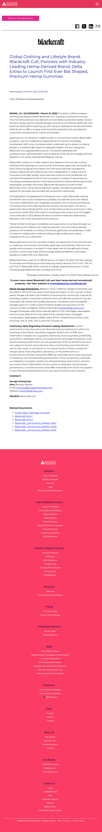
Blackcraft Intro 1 (23, 416)
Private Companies (50, 479)
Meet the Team (50, 741)
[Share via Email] (98, 26)
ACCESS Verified (50, 536)
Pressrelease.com (50, 772)
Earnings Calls (50, 564)
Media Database (50, 514)
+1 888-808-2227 (50, 792)
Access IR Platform (50, 553)
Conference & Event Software (50, 595)
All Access (50, 591)
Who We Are (50, 737)
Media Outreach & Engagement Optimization (50, 655)
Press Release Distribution (50, 510)
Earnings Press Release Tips (50, 670)
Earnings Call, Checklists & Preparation (50, 666)
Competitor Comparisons (50, 658)
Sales (50, 795)
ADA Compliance (50, 560)
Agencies (50, 483)
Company (50, 721)
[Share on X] (84, 26)
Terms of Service (63, 821)
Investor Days (50, 571)
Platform (50, 717)
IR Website (50, 556)
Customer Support (50, 799)
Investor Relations (50, 744)
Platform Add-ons (50, 635)
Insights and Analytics (50, 533)
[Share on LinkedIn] (91, 26)
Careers (50, 748)
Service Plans (50, 631)
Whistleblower (50, 575)
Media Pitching (50, 518)
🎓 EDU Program (50, 697)
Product (50, 713)
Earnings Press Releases (50, 568)
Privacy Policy (78, 821)
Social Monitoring (50, 529)
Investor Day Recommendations (50, 673)
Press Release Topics (50, 651)
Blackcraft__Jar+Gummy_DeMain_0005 (36, 426)
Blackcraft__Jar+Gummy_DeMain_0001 (35, 423)
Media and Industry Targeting (50, 525)
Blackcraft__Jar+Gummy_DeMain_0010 (35, 430)
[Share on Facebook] (77, 26)
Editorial (50, 803)
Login (50, 788)
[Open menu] (97, 4)
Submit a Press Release (50, 615)
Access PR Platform (50, 507)
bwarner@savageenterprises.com (34, 387)
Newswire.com (50, 768)
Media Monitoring (50, 522)
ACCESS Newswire (50, 764)
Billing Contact (50, 807)
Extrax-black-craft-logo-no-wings (32, 412)
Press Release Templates (50, 690)
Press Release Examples (50, 693)
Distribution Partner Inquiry (50, 810)
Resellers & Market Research (50, 490)
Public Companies (50, 476)
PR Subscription (50, 611)
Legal (50, 487)
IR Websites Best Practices (50, 662)
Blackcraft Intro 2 (24, 419)
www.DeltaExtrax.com (71, 308)
